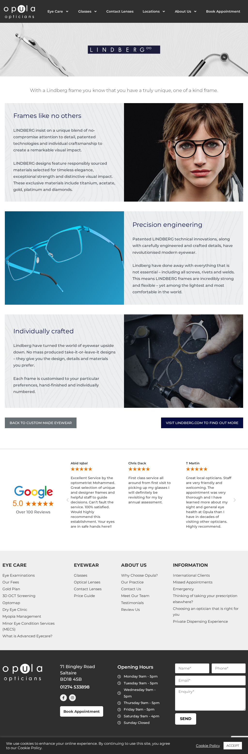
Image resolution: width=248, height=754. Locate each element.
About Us (183, 11)
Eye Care (55, 11)
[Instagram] (72, 697)
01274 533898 (75, 686)
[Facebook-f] (63, 697)
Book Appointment (223, 11)
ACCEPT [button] (232, 745)
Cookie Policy (208, 746)
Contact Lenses (119, 11)
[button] (67, 500)
